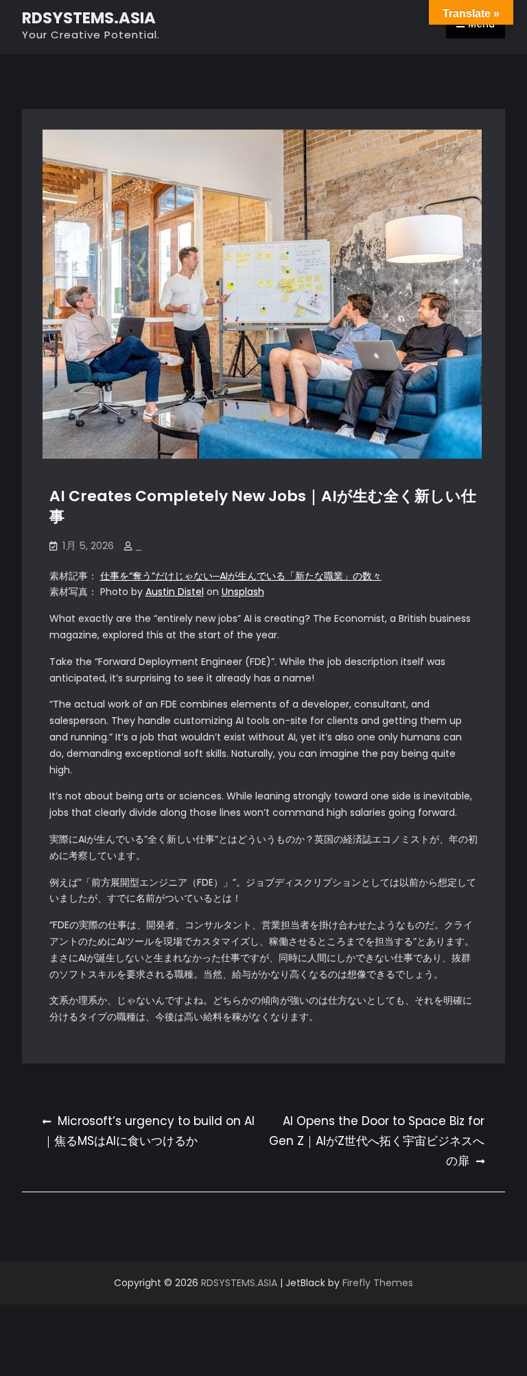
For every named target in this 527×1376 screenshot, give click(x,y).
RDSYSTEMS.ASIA (89, 18)
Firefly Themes (377, 1283)
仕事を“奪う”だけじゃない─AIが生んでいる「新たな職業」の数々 (241, 576)
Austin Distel (174, 592)
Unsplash (243, 592)
